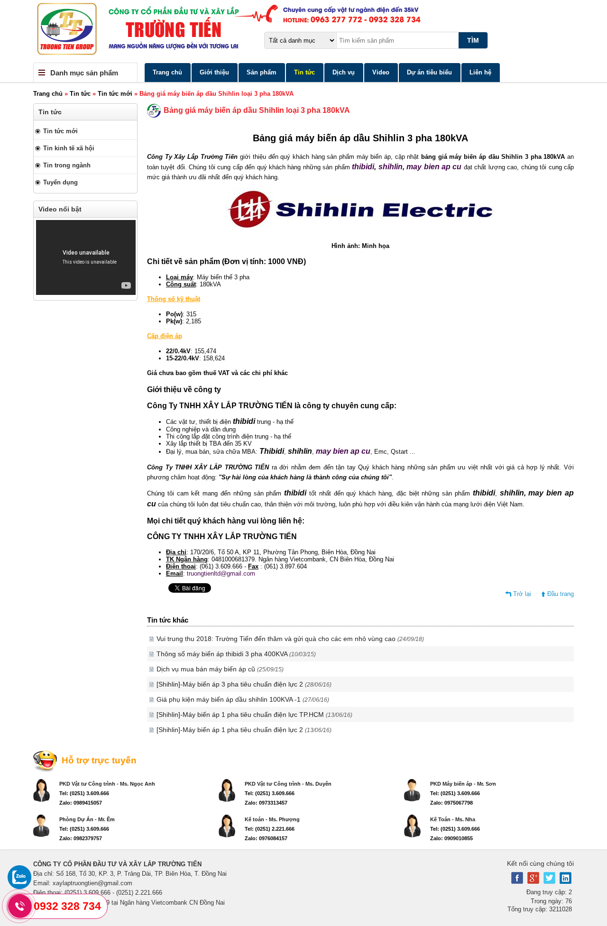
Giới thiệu (214, 72)
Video (380, 72)
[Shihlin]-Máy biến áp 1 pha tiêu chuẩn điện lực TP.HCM (254, 714)
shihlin (390, 167)
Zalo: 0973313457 (266, 803)
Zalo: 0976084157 (266, 838)
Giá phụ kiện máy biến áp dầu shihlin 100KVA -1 (242, 699)
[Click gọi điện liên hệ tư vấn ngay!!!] (20, 906)
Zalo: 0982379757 (80, 838)
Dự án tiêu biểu (429, 72)
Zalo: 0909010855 (451, 838)
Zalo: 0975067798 (451, 803)
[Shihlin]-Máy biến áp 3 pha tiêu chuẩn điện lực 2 (243, 684)
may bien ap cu (435, 167)
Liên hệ (480, 72)
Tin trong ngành (67, 165)
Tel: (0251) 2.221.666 (269, 829)
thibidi (363, 167)
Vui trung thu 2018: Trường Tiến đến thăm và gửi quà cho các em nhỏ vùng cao (290, 638)
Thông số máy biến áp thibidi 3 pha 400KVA (236, 654)
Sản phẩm (261, 72)
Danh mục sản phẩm (84, 73)
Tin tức (304, 72)
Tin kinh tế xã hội (68, 148)
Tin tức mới (115, 93)
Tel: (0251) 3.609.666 (84, 793)
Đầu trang (560, 593)
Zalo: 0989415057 (80, 803)
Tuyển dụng (60, 182)
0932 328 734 (67, 906)
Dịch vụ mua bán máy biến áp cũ (220, 669)
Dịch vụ (343, 72)
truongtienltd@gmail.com (221, 573)
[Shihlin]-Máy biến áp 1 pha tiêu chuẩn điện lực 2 (243, 729)
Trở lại (522, 593)
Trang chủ (167, 72)
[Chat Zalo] (19, 886)
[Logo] (303, 31)
